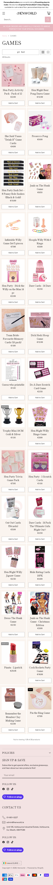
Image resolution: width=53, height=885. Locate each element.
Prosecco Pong (40, 136)
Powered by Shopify (35, 868)
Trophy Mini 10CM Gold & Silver (13, 432)
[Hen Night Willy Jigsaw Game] (13, 557)
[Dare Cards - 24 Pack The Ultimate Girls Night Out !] (40, 507)
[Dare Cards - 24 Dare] (40, 270)
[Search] (48, 19)
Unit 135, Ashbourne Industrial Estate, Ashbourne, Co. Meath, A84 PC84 (28, 828)
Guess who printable (13, 384)
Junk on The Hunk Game (40, 187)
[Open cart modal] (48, 13)
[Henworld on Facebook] (3, 789)
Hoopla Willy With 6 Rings (40, 241)
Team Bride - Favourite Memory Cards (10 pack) (13, 338)
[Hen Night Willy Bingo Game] (40, 415)
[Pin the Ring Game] (40, 698)
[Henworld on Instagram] (8, 789)
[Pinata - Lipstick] (13, 652)
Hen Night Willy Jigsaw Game (13, 573)
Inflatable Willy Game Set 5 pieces (13, 241)
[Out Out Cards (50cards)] (13, 507)
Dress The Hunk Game (13, 619)
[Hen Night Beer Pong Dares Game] (40, 75)
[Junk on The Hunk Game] (40, 170)
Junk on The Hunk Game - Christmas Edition (40, 621)
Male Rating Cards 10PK (40, 573)
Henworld (21, 868)
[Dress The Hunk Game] (13, 603)
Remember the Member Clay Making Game (13, 717)
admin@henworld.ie (15, 822)
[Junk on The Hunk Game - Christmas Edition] (40, 603)
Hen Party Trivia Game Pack (13, 478)
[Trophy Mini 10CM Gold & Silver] (13, 415)
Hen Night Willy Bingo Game (40, 432)
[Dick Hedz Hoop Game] (40, 320)
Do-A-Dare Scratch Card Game (40, 386)
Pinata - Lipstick (13, 667)
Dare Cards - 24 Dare (40, 285)
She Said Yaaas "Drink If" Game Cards (13, 139)
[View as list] (48, 52)
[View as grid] (43, 52)
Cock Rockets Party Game (40, 669)
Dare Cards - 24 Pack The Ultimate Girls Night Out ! (40, 526)
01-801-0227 (12, 817)
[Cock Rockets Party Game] (40, 652)
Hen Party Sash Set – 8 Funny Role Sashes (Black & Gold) (13, 193)
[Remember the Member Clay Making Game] (13, 698)
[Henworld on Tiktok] (12, 789)
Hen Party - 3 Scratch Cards (40, 478)
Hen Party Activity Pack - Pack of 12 (13, 91)
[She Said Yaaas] (13, 121)
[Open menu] (3, 13)
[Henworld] (26, 13)
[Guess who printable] (13, 369)
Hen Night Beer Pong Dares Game (40, 91)
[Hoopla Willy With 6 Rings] (40, 224)
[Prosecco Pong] (40, 121)
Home (4, 36)
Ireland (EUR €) (12, 863)
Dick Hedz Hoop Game (40, 336)
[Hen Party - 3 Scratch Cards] (40, 461)
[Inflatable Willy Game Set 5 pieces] (13, 224)
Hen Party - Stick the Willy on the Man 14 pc (13, 289)
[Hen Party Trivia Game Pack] (13, 461)
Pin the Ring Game (40, 712)
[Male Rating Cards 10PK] (40, 557)
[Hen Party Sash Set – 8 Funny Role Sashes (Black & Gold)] (13, 173)
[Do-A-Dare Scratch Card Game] (40, 369)
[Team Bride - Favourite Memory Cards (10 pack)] (13, 320)
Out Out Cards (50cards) (13, 524)
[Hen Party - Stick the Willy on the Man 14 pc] (13, 270)
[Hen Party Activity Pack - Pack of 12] (13, 75)
